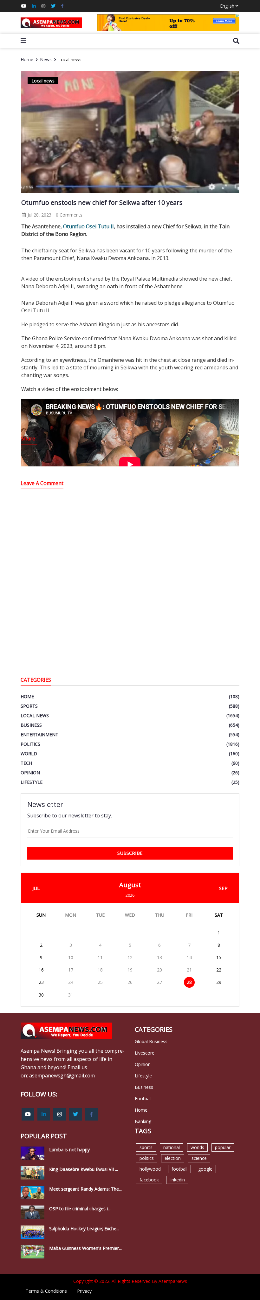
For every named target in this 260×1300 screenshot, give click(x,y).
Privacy (84, 1291)
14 (189, 957)
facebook (149, 1180)
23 (41, 982)
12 (130, 957)
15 (218, 957)
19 (130, 970)
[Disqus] (130, 584)
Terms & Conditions (46, 1291)
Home (27, 59)
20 (159, 970)
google (205, 1169)
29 (218, 982)
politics (147, 1158)
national (171, 1147)
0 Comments (69, 215)
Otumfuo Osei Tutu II (88, 226)
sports (146, 1147)
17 (70, 970)
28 (189, 982)
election (173, 1158)
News (46, 59)
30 (41, 995)
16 (41, 970)
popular (223, 1147)
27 (159, 982)
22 (218, 970)
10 (70, 957)
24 (70, 982)
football (179, 1169)
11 (100, 957)
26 (130, 982)
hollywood (150, 1169)
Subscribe (130, 853)
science (199, 1158)
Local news (69, 59)
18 (100, 970)
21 (189, 970)
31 (70, 995)
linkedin (177, 1180)
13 (159, 957)
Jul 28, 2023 (38, 215)
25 (100, 982)
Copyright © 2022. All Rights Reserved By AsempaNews (130, 1281)
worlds (197, 1147)
